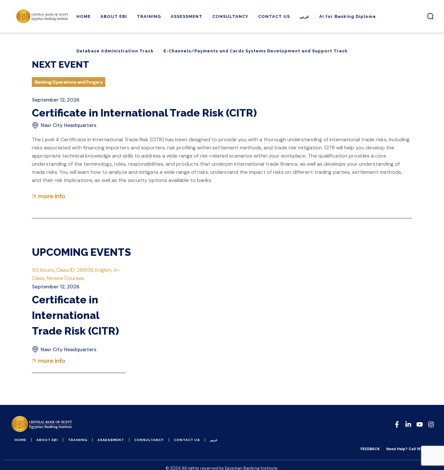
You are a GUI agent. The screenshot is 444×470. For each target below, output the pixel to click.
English (103, 270)
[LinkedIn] (408, 424)
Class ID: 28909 (74, 270)
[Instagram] (431, 424)
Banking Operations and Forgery (68, 82)
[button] (430, 16)
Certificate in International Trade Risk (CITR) (144, 113)
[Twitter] (419, 424)
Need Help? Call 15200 (407, 449)
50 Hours (43, 270)
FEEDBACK (370, 449)
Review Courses (65, 278)
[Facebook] (397, 424)
